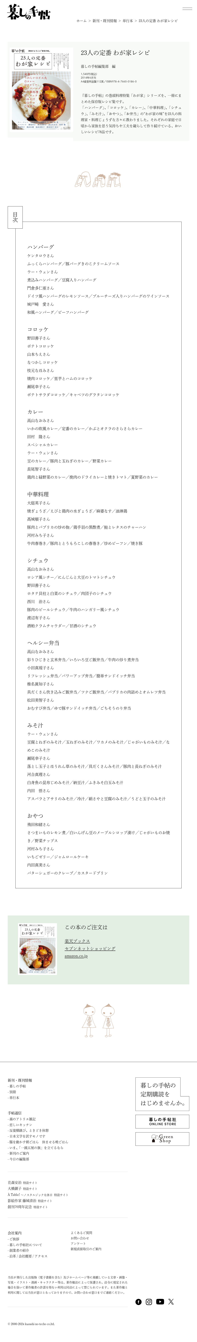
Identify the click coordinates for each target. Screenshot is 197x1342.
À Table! (38, 1194)
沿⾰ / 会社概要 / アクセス (28, 1256)
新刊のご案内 (19, 1153)
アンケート (78, 1243)
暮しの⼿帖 (17, 1086)
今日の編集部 (19, 1159)
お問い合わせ (80, 1238)
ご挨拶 (14, 1239)
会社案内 (15, 1233)
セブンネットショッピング (90, 948)
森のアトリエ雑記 (22, 1119)
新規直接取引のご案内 (86, 1249)
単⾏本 (14, 1097)
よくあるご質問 (81, 1232)
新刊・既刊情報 (105, 21)
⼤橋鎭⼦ (23, 1188)
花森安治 (23, 1182)
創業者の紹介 (19, 1250)
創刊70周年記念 (28, 1207)
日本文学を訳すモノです (27, 1136)
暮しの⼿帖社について (25, 1244)
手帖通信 (15, 1113)
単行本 (128, 21)
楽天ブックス (77, 941)
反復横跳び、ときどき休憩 (29, 1130)
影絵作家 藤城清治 (30, 1200)
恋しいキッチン (20, 1125)
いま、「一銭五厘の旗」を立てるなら (36, 1147)
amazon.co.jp (76, 956)
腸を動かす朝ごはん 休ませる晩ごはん (38, 1142)
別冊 (12, 1092)
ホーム (81, 21)
